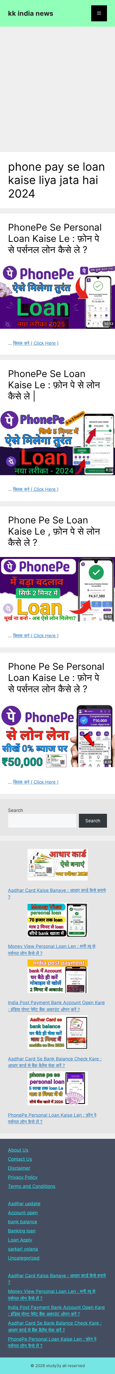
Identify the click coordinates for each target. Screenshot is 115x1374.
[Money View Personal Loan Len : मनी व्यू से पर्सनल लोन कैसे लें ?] (58, 921)
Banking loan (22, 1230)
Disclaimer (19, 1168)
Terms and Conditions (31, 1186)
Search (15, 810)
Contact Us (20, 1159)
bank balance (22, 1221)
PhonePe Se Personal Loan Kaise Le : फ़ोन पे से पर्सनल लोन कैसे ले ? (55, 238)
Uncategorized (24, 1258)
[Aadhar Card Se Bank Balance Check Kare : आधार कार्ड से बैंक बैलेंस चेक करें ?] (58, 1033)
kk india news (30, 13)
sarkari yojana (23, 1249)
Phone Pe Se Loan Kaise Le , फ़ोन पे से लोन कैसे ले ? (54, 531)
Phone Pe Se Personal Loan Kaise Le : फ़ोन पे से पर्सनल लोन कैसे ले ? (56, 677)
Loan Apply (20, 1240)
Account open (23, 1212)
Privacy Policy (22, 1177)
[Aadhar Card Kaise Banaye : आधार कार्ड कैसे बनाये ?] (58, 865)
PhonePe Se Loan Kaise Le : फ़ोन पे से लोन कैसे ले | (54, 385)
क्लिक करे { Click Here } (36, 343)
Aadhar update (24, 1203)
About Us (18, 1150)
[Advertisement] (57, 86)
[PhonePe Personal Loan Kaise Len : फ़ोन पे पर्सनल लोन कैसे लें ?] (58, 1089)
